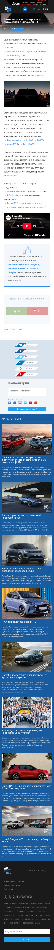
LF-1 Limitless (14, 195)
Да (18, 311)
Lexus (10, 48)
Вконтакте (24, 265)
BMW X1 (41, 140)
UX (16, 117)
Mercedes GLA (14, 140)
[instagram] (9, 897)
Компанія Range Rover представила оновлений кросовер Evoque (22, 570)
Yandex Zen (23, 269)
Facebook (13, 265)
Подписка (27, 939)
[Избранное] (39, 9)
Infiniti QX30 (28, 144)
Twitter (33, 269)
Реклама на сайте (12, 885)
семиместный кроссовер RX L (22, 192)
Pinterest (12, 269)
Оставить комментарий (27, 409)
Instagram (34, 265)
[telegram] (22, 897)
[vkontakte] (30, 897)
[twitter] (13, 897)
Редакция (8, 889)
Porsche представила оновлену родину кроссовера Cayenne (24, 676)
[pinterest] (18, 897)
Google (35, 402)
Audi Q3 (29, 140)
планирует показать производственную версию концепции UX (26, 54)
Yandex (30, 402)
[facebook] (5, 897)
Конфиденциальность (14, 882)
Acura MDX (12, 144)
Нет (39, 311)
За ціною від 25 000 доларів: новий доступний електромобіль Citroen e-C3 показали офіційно (24, 460)
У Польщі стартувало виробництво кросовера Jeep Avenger (22, 732)
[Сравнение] (33, 9)
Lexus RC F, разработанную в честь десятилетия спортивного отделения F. (26, 205)
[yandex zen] (26, 897)
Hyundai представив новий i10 (19, 622)
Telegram (12, 273)
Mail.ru (20, 402)
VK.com (9, 402)
